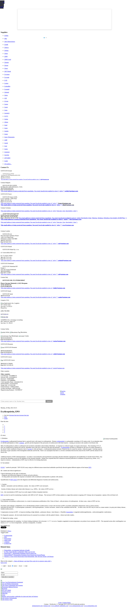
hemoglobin (69, 512)
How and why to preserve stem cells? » (41, 561)
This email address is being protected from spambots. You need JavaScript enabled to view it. (26, 203)
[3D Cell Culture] (6, 590)
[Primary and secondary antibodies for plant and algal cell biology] (19, 596)
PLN (20, 566)
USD (25, 566)
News (9, 531)
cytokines (21, 443)
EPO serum (13, 479)
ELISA (3, 467)
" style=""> (55, 203)
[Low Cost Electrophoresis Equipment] (12, 582)
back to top (4, 562)
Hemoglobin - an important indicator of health (17, 550)
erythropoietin (60, 441)
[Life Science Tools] (6, 599)
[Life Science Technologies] (9, 598)
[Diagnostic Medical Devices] (9, 587)
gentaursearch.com (37, 606)
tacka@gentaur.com (59, 341)
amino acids (7, 540)
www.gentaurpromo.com (76, 606)
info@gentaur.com (45, 179)
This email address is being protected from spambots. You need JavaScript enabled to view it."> (21, 179)
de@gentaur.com (75, 219)
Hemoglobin (7, 538)
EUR (15, 566)
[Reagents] (4, 588)
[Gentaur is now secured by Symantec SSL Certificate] (64, 393)
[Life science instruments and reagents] (12, 585)
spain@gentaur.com (64, 297)
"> (52, 354)
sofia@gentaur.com (71, 191)
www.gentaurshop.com (90, 606)
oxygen (30, 449)
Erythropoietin (5, 441)
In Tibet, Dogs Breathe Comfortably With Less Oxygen (19, 552)
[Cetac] (3, 595)
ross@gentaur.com (68, 225)
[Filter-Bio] (4, 593)
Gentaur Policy (66, 602)
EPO (90, 467)
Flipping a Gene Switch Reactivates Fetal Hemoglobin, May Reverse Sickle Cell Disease (29, 556)
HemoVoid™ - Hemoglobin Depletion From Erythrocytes (20, 553)
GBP (4, 566)
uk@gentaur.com (63, 243)
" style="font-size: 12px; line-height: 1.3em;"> (65, 222)
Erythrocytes (7, 543)
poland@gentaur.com (64, 260)
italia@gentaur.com (59, 288)
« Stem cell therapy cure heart (21, 561)
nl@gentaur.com (63, 274)
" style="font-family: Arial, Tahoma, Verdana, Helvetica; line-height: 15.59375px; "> (101, 218)
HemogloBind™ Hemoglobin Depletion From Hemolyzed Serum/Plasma (24, 555)
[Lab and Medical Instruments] (9, 584)
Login (60, 602)
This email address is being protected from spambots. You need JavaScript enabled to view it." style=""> (33, 191)
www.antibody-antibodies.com (59, 606)
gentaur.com (47, 606)
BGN (9, 566)
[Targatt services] (6, 591)
